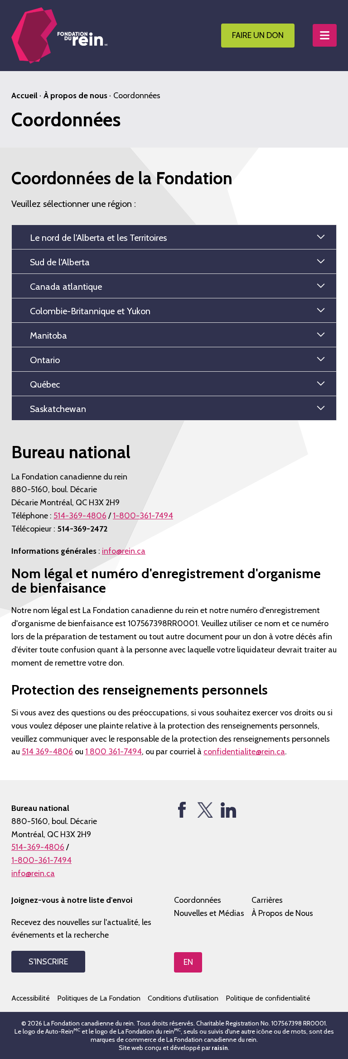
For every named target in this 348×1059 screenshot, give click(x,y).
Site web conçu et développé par (173, 1048)
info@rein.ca (123, 551)
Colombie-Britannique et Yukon (90, 311)
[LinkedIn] (228, 810)
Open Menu (325, 35)
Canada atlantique (66, 286)
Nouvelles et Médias (209, 913)
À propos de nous (75, 96)
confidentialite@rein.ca (244, 752)
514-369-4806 (79, 516)
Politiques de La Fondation (98, 998)
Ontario (45, 360)
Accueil (24, 96)
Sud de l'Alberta (60, 262)
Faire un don (258, 35)
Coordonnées (197, 900)
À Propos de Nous (282, 913)
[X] (205, 810)
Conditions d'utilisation (183, 998)
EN (188, 962)
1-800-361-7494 (143, 516)
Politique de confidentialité (268, 998)
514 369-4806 (47, 752)
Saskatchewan (58, 408)
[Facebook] (182, 810)
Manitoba (48, 335)
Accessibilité (30, 998)
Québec (45, 384)
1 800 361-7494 (113, 752)
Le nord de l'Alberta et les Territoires (98, 237)
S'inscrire (48, 962)
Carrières (267, 900)
